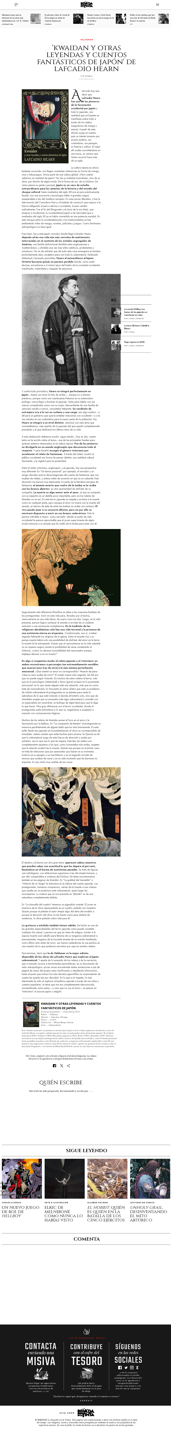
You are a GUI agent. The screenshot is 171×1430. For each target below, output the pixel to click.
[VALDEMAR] (23, 40)
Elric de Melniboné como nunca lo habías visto (63, 1214)
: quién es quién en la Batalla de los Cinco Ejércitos (106, 1214)
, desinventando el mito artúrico (148, 1214)
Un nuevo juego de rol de (20, 1212)
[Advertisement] (131, 250)
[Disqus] (86, 1284)
